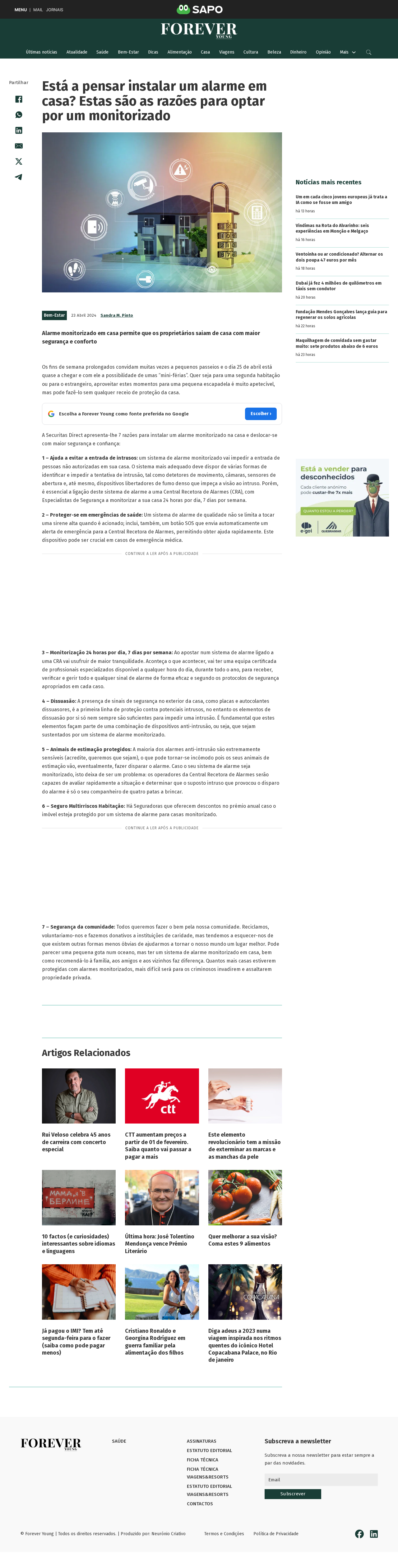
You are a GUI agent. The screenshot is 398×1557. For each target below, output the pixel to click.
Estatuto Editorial (209, 1450)
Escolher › (261, 413)
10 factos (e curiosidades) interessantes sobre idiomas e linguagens (78, 1244)
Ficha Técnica (202, 1460)
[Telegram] (18, 177)
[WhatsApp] (18, 115)
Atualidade (77, 52)
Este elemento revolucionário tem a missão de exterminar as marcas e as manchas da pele (244, 1145)
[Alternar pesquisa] (368, 52)
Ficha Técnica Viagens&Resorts (208, 1473)
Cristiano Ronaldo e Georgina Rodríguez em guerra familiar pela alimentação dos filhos (155, 1341)
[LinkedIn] (18, 130)
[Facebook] (18, 99)
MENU (21, 10)
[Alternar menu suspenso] (354, 52)
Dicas (153, 52)
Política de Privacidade (275, 1533)
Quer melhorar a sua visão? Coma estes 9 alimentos (242, 1240)
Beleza (274, 52)
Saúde (102, 52)
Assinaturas (201, 1441)
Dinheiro (298, 52)
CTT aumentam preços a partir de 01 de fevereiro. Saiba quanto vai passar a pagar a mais (158, 1145)
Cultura (250, 52)
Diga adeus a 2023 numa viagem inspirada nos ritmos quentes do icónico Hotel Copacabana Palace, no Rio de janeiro (244, 1345)
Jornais (54, 10)
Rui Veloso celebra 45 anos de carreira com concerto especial (76, 1142)
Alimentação (180, 52)
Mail (38, 10)
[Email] (18, 146)
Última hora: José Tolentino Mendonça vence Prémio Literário (159, 1244)
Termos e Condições (224, 1533)
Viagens (226, 52)
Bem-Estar (128, 52)
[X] (18, 161)
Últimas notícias (41, 52)
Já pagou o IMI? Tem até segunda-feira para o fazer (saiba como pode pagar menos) (76, 1341)
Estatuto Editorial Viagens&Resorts (209, 1490)
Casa (205, 52)
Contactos (200, 1504)
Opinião (323, 52)
